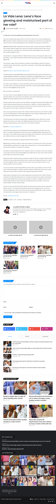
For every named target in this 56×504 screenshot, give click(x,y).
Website (31, 307)
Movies (9, 10)
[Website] (14, 214)
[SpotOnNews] (28, 3)
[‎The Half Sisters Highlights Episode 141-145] (10, 250)
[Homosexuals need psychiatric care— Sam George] (10, 460)
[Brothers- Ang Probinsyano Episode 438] (7, 356)
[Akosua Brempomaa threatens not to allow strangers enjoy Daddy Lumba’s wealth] (41, 388)
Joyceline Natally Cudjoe (11, 28)
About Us (36, 499)
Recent (27, 336)
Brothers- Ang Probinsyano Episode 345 (18, 70)
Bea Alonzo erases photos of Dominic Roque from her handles (29, 367)
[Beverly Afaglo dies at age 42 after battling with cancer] (15, 388)
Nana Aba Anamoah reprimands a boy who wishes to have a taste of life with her (40, 422)
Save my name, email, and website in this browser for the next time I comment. (23, 312)
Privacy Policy (43, 499)
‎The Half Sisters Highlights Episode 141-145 (10, 256)
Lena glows (19, 199)
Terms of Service (51, 499)
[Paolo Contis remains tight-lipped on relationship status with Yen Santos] (7, 350)
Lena (15, 199)
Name (5, 301)
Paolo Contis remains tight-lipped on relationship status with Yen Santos (32, 348)
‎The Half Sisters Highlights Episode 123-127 (10, 271)
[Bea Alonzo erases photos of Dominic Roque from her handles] (7, 369)
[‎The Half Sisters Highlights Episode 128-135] (45, 250)
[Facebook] (15, 214)
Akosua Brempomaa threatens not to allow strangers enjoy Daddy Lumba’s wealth (40, 398)
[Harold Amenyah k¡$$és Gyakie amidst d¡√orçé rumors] (15, 411)
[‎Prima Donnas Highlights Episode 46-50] (27, 250)
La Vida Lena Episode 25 (15, 126)
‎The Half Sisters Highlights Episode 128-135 (45, 256)
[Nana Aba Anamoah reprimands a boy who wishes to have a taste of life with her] (41, 411)
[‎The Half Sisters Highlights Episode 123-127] (10, 265)
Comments (45, 336)
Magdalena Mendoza (27, 199)
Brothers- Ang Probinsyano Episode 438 (23, 354)
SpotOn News (18, 499)
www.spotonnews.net (13, 195)
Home (5, 10)
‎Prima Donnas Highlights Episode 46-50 (27, 256)
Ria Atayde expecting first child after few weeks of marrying (28, 361)
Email (5, 307)
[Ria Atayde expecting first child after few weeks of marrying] (7, 363)
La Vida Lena (10, 199)
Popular (10, 336)
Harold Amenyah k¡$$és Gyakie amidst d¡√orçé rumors (15, 421)
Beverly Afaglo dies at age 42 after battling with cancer (14, 397)
